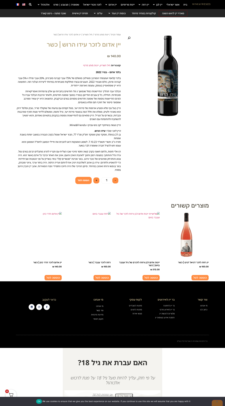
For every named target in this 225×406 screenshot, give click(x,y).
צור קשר (99, 310)
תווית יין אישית (80, 13)
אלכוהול (45, 4)
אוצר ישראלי (172, 4)
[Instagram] (39, 307)
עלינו (99, 13)
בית (185, 4)
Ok (39, 401)
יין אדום (113, 4)
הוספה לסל (83, 180)
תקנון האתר (98, 319)
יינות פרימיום (128, 4)
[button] (30, 4)
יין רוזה (145, 4)
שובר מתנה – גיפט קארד (53, 13)
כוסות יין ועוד (119, 13)
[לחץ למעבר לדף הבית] (201, 4)
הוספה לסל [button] (200, 277)
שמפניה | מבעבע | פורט (66, 4)
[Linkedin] (32, 307)
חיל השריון (87, 34)
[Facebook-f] (47, 307)
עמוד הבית (116, 34)
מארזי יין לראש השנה (173, 13)
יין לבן (159, 4)
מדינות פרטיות (97, 314)
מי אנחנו (99, 306)
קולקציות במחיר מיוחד (144, 13)
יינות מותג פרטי (102, 34)
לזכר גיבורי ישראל (92, 4)
